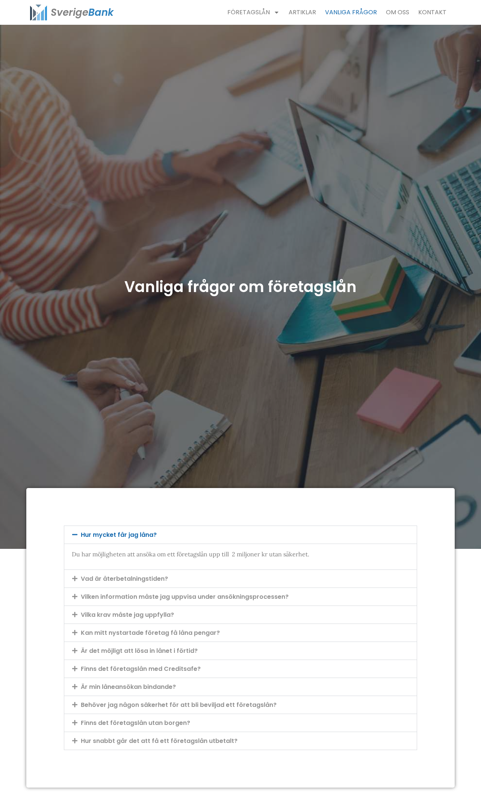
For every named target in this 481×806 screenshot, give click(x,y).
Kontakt (432, 12)
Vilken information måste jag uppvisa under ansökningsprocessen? (185, 596)
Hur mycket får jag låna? (119, 534)
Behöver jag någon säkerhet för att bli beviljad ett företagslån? (179, 705)
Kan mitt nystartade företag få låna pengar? (150, 632)
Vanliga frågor (351, 12)
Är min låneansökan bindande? (128, 686)
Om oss (397, 12)
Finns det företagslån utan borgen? (135, 723)
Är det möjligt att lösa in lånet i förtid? (139, 650)
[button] (240, 535)
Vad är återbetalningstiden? (124, 578)
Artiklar (302, 12)
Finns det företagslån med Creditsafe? (141, 668)
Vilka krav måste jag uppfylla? (127, 614)
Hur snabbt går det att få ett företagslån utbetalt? (159, 741)
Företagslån (248, 12)
